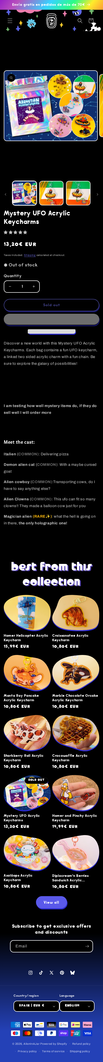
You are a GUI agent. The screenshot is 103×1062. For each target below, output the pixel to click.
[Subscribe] (87, 946)
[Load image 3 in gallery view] (78, 193)
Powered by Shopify (53, 1043)
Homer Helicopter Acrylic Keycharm (26, 637)
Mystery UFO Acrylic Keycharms (22, 818)
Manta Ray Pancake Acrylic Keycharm (21, 697)
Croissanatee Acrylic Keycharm (70, 637)
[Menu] (10, 20)
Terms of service (53, 1051)
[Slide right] (97, 194)
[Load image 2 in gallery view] (51, 193)
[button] (16, 232)
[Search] (80, 20)
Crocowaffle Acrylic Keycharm (70, 758)
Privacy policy (27, 1051)
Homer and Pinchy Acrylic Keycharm (74, 818)
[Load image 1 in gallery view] (24, 193)
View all (51, 902)
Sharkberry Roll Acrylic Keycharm (24, 758)
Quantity (13, 275)
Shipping (30, 255)
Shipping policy (80, 1051)
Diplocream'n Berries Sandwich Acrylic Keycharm (70, 878)
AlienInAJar (32, 1043)
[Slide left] (5, 194)
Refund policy (81, 1043)
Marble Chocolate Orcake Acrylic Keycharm (75, 697)
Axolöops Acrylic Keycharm (18, 877)
